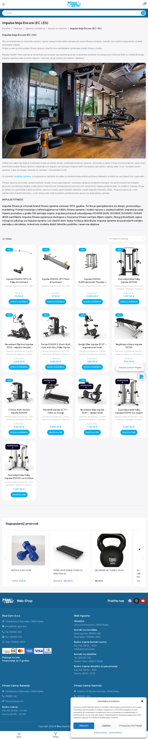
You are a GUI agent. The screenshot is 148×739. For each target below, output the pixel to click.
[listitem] (28, 558)
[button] (142, 701)
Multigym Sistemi (134, 289)
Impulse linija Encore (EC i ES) (19, 286)
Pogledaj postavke (130, 726)
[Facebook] (130, 601)
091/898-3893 (93, 637)
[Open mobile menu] (4, 4)
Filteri (8, 239)
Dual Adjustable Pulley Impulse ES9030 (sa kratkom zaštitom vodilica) (19, 478)
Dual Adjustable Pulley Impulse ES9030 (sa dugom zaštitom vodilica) (129, 412)
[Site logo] (74, 4)
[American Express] (29, 651)
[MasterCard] (20, 651)
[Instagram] (136, 601)
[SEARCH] (143, 13)
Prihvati (83, 726)
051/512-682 (95, 633)
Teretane (17, 28)
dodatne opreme (22, 176)
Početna (6, 28)
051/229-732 (84, 658)
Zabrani (106, 726)
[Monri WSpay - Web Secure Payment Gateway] (9, 651)
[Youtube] (143, 601)
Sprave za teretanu (57, 28)
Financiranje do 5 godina (15, 660)
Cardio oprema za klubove (19, 352)
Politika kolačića (100, 732)
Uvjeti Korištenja (115, 732)
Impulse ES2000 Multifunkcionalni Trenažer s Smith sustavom (92, 282)
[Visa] (39, 651)
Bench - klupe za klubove (129, 352)
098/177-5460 (96, 661)
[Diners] (48, 651)
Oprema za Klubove (35, 28)
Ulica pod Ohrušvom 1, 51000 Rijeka (91, 625)
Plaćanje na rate (11, 657)
